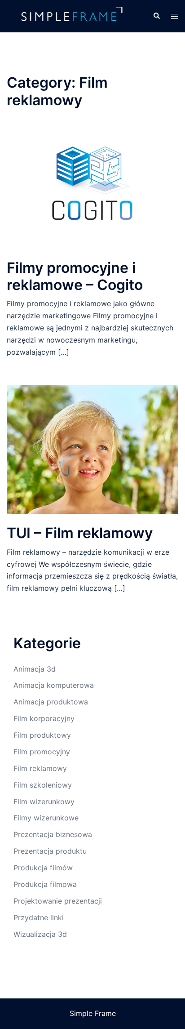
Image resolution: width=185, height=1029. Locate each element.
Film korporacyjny (44, 718)
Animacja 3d (34, 668)
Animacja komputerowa (53, 685)
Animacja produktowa (50, 701)
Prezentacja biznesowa (52, 834)
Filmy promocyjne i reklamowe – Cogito (75, 276)
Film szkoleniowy (42, 784)
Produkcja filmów (43, 867)
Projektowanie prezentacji (57, 900)
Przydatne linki (38, 917)
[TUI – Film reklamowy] (92, 448)
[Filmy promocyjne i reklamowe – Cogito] (92, 183)
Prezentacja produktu (50, 850)
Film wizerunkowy (44, 801)
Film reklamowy (40, 768)
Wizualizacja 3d (40, 934)
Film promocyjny (41, 751)
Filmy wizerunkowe (46, 817)
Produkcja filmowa (45, 884)
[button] (156, 16)
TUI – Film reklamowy (80, 533)
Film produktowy (42, 735)
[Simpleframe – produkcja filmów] (73, 15)
